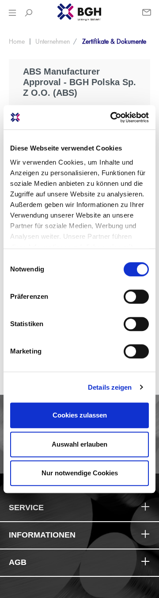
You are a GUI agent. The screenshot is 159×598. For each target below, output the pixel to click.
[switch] (136, 297)
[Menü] (12, 12)
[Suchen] (28, 12)
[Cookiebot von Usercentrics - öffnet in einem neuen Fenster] (112, 117)
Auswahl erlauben (79, 444)
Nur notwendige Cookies (80, 473)
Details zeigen (110, 387)
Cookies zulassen (80, 415)
